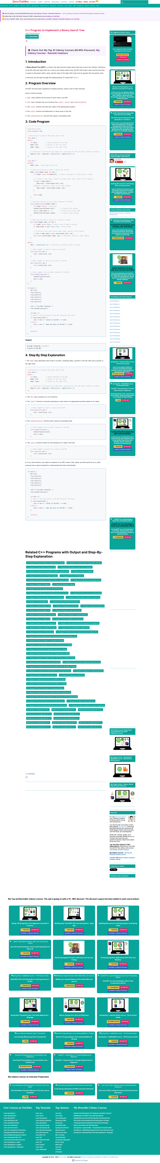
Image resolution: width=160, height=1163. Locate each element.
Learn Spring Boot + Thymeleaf (13, 1147)
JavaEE (16, 5)
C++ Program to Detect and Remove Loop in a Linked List (86, 705)
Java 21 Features (115, 342)
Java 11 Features (115, 310)
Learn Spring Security (42, 1125)
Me (97, 5)
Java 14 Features (115, 320)
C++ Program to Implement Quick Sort (92, 606)
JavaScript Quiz (60, 1137)
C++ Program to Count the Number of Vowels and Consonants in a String (49, 645)
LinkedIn (112, 859)
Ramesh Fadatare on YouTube (69, 19)
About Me (102, 1157)
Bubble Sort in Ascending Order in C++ (63, 710)
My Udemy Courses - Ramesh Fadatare (47, 13)
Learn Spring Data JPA (11, 1120)
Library (22, 5)
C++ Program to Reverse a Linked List (38, 619)
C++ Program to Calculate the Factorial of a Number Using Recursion (47, 571)
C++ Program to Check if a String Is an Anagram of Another (45, 640)
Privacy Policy (86, 1157)
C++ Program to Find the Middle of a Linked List (68, 619)
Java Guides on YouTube (51, 16)
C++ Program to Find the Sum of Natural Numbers (42, 576)
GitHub (118, 859)
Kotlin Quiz (58, 1144)
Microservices (44, 5)
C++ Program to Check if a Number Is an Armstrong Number (45, 688)
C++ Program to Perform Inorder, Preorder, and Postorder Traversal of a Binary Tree (51, 636)
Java (10, 5)
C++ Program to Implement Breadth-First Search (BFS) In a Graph (46, 684)
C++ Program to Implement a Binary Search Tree (41, 628)
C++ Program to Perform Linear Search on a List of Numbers (45, 597)
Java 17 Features (115, 329)
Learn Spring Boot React (11, 1123)
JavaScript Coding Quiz (62, 1140)
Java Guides (63, 1157)
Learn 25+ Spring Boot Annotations (15, 1130)
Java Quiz (58, 1113)
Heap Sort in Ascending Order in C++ (64, 727)
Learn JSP (39, 1142)
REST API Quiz (59, 1135)
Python (92, 5)
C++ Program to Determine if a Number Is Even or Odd (43, 662)
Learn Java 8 (39, 1115)
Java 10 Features (115, 307)
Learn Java (39, 1113)
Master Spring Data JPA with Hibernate (86, 1125)
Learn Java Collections (11, 1125)
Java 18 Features (115, 332)
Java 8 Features (114, 301)
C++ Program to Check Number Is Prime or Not (41, 567)
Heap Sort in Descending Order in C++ (90, 727)
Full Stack (52, 5)
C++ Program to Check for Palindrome (71, 576)
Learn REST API (40, 1135)
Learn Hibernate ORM (42, 1140)
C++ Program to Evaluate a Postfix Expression (81, 701)
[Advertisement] (65, 535)
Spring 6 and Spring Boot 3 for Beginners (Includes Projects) (92, 1113)
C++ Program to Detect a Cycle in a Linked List (41, 623)
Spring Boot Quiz (60, 1120)
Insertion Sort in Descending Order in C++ (66, 718)
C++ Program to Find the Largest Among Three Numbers (84, 563)
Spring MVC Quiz (60, 1125)
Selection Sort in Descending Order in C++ (66, 714)
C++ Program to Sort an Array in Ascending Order (86, 593)
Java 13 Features (115, 317)
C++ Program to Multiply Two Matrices (38, 584)
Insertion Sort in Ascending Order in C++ (39, 718)
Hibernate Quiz (60, 1130)
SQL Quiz (58, 1147)
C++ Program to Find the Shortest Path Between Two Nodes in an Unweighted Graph (52, 697)
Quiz (69, 5)
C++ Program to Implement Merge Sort (38, 610)
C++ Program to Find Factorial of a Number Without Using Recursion (47, 580)
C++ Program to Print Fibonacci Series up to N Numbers (75, 567)
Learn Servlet (40, 1144)
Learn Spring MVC (9, 1118)
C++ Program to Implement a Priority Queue (40, 632)
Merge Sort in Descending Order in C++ (64, 723)
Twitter (125, 857)
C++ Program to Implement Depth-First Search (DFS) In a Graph (46, 679)
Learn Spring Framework (43, 1120)
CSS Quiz (58, 1149)
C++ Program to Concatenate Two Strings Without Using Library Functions (48, 671)
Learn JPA (39, 1137)
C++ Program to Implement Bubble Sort (38, 606)
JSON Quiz (58, 1152)
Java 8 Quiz (58, 1115)
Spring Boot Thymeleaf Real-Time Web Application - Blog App (93, 1132)
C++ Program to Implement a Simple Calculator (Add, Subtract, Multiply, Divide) (50, 658)
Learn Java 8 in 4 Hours (11, 1127)
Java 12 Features (115, 313)
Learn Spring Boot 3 (10, 1115)
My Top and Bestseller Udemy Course (121, 853)
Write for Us (113, 214)
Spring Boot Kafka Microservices (14, 1132)
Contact (94, 1157)
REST (28, 5)
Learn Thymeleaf (41, 1149)
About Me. (117, 841)
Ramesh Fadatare (120, 817)
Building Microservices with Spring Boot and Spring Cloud (92, 1118)
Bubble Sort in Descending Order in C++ (90, 710)
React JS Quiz (59, 1142)
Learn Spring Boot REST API (12, 1137)
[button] (26, 41)
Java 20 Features (115, 339)
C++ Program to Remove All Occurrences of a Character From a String (48, 653)
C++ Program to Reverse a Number (82, 571)
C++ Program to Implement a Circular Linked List (41, 675)
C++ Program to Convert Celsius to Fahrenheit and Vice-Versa (81, 662)
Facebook (132, 857)
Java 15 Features (115, 323)
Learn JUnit (39, 1147)
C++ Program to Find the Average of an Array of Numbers (44, 589)
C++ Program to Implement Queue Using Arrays (41, 614)
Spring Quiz (59, 1123)
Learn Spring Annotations (44, 1130)
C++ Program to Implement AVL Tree (38, 710)
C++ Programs (32, 36)
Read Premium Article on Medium (120, 213)
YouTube (60, 5)
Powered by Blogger (81, 1160)
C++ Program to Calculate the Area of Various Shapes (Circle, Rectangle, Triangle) (51, 666)
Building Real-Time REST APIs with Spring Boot (88, 1115)
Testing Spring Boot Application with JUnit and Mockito (91, 1123)
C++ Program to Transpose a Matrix (63, 584)
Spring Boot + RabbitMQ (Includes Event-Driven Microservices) (93, 1130)
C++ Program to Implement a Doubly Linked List (88, 671)
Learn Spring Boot (9, 1113)
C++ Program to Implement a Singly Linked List (73, 614)
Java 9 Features (114, 304)
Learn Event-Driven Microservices (14, 1140)
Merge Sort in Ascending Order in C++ (38, 723)
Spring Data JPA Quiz (62, 1127)
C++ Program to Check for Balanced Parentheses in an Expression (46, 705)
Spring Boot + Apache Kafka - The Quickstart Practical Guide (93, 1127)
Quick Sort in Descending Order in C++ (38, 727)
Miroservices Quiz (61, 1132)
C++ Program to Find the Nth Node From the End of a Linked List (79, 623)
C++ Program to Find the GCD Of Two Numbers (65, 602)
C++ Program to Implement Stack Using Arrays (67, 610)
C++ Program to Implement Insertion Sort (66, 606)
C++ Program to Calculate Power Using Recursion (85, 580)
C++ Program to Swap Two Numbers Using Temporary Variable (45, 563)
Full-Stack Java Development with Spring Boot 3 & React (91, 1120)
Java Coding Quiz (60, 1118)
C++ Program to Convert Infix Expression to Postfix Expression (45, 701)
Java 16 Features (115, 326)
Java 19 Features (115, 335)
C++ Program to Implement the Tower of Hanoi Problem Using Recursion (48, 692)
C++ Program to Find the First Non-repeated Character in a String (46, 649)
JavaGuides (122, 826)
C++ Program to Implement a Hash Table (72, 675)
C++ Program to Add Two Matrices (37, 602)
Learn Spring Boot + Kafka (12, 1142)
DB (74, 5)
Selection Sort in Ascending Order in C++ (39, 714)
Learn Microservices (42, 1132)
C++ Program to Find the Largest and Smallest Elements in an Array (47, 593)
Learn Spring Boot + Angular (12, 1144)
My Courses (4, 5)
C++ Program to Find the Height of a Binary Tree (74, 628)
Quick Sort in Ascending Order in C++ (90, 723)
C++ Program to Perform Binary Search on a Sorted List (83, 597)
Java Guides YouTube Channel (119, 849)
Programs (80, 5)
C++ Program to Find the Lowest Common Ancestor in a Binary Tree (76, 632)
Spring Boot (35, 5)
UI (65, 5)
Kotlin (86, 5)
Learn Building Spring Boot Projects (15, 1135)
